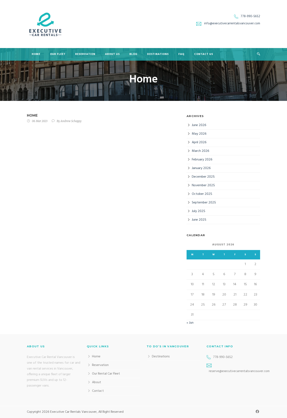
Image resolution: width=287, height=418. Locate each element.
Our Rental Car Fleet (106, 373)
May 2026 (199, 134)
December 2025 (203, 177)
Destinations (158, 54)
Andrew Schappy (71, 121)
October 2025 (202, 194)
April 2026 (199, 142)
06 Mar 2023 (39, 121)
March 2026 (200, 151)
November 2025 (203, 185)
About (96, 382)
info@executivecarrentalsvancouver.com (232, 23)
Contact (98, 391)
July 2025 (198, 211)
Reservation (85, 54)
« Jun (190, 323)
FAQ (181, 54)
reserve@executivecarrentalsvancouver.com (239, 371)
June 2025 (199, 220)
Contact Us (203, 54)
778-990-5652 (250, 16)
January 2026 (201, 168)
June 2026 (199, 125)
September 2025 (204, 202)
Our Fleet (58, 54)
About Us (112, 54)
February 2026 (202, 159)
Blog (133, 54)
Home (36, 54)
